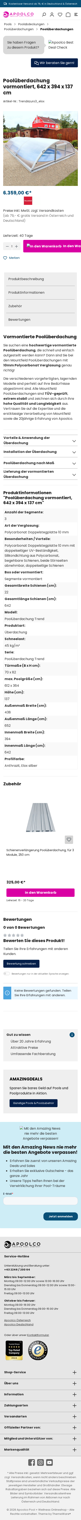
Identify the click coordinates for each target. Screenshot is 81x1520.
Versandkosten (21, 1477)
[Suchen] (43, 14)
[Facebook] (31, 1462)
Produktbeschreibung (26, 279)
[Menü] (75, 14)
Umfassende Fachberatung (33, 1054)
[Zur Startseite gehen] (18, 14)
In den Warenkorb (40, 892)
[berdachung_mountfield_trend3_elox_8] (40, 148)
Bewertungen (19, 319)
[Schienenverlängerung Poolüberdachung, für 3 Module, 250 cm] (40, 824)
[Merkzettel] (59, 14)
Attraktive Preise (24, 1048)
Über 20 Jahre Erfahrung (31, 1041)
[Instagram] (40, 1462)
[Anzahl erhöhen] (16, 246)
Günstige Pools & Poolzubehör (33, 1103)
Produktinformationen (26, 292)
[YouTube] (49, 1462)
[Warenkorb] (68, 14)
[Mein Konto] (51, 14)
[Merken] (69, 840)
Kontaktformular (38, 1335)
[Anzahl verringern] (7, 246)
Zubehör (15, 306)
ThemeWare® (61, 1514)
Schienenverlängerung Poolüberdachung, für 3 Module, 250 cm (40, 852)
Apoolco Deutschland (18, 1324)
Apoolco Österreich (17, 1320)
